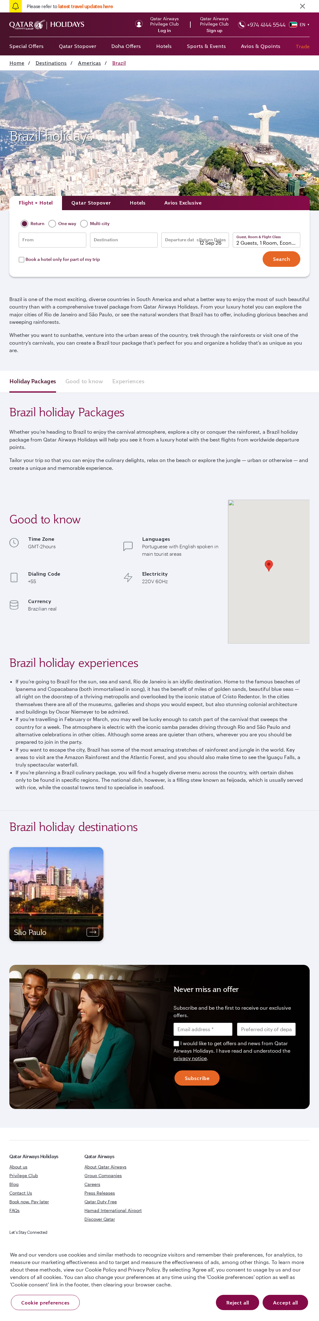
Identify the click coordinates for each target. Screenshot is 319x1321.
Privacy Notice (106, 712)
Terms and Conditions (138, 704)
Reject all (237, 1303)
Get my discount (102, 732)
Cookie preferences (45, 1303)
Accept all (285, 1303)
